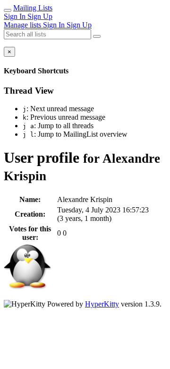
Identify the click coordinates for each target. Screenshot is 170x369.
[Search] (97, 36)
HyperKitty (102, 304)
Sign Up (39, 16)
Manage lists (23, 25)
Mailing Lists (32, 8)
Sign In (15, 16)
